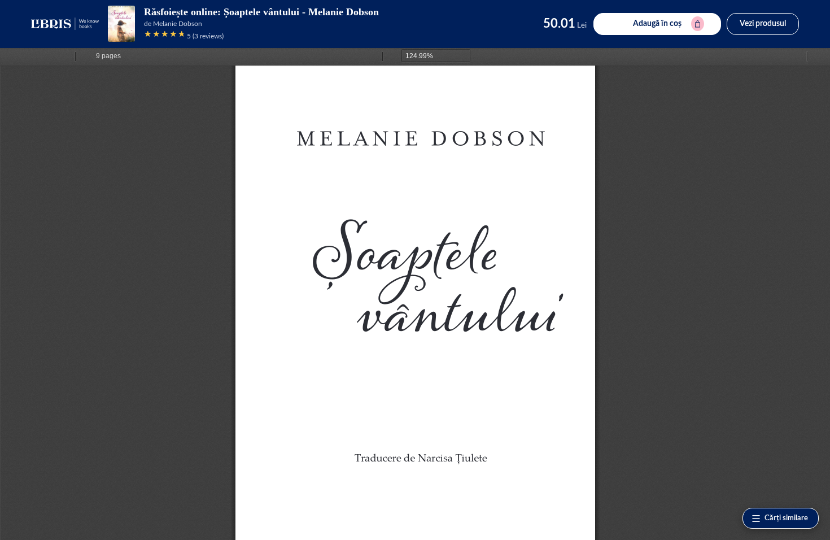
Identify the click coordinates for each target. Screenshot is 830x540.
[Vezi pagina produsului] (121, 24)
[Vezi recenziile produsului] (164, 36)
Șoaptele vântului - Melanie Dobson (301, 12)
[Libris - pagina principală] (65, 24)
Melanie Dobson (177, 23)
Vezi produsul (763, 24)
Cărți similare (786, 518)
